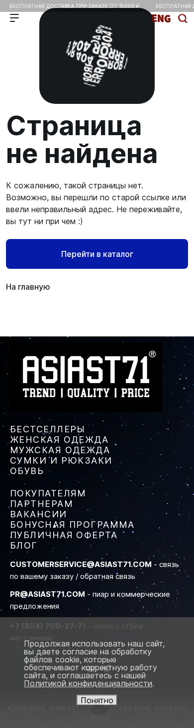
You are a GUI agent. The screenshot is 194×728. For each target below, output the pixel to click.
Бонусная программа (72, 524)
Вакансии (38, 514)
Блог (24, 545)
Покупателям (48, 493)
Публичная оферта (63, 535)
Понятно (97, 700)
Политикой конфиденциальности (88, 683)
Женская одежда (59, 439)
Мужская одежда (60, 450)
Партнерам (41, 503)
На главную (28, 287)
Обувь (27, 471)
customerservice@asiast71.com (81, 564)
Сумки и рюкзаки (61, 460)
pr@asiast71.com (47, 594)
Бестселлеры (48, 429)
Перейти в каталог (97, 254)
